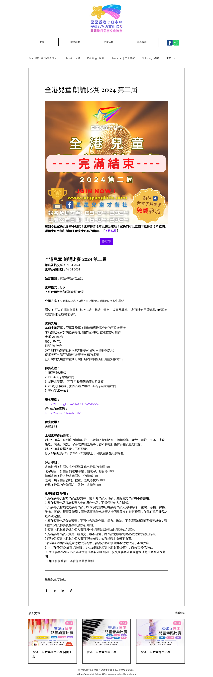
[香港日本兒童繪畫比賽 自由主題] (52, 632)
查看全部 (180, 612)
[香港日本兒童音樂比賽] (107, 632)
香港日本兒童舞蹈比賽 (155, 652)
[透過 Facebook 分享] (46, 590)
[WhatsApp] (176, 43)
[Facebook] (170, 43)
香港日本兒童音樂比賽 (101, 652)
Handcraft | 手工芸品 (123, 58)
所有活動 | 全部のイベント (44, 58)
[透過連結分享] (71, 590)
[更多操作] (166, 80)
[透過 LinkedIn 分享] (62, 590)
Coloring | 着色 (151, 58)
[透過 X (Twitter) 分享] (54, 590)
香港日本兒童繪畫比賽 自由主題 (52, 654)
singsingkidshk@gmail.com (122, 673)
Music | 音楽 (73, 58)
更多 (169, 58)
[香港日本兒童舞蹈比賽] (160, 632)
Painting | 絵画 (95, 58)
